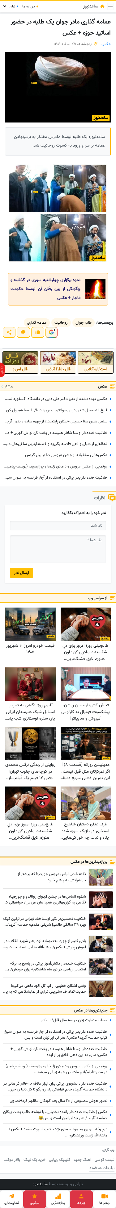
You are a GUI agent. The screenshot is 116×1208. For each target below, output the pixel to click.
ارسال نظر (21, 573)
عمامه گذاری (37, 322)
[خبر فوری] (2, 370)
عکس (106, 44)
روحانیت (61, 322)
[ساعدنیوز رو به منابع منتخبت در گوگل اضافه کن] (51, 332)
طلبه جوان (83, 322)
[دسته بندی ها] (110, 6)
